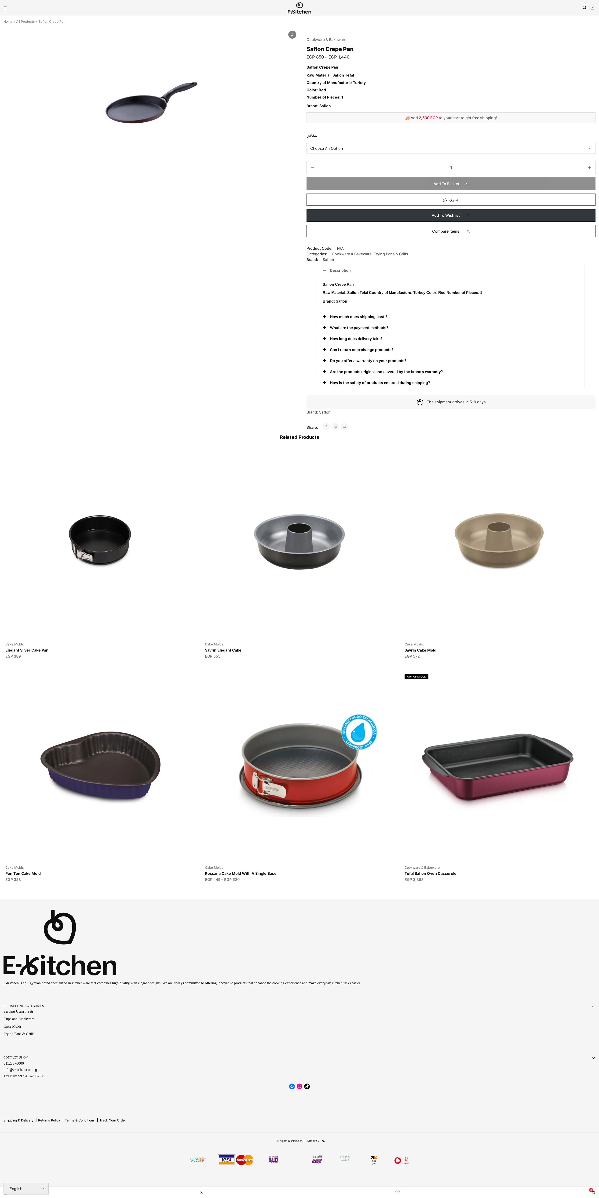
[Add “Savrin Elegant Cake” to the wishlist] (385, 470)
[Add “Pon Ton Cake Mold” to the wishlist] (186, 693)
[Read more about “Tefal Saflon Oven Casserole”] (585, 676)
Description (340, 270)
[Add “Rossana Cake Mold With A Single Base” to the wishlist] (385, 693)
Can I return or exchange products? (362, 349)
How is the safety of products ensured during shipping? (380, 382)
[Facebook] (292, 1086)
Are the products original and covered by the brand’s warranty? (386, 371)
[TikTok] (307, 1086)
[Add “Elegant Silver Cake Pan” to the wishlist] (186, 470)
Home (8, 21)
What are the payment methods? (359, 327)
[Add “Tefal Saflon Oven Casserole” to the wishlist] (585, 693)
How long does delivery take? (356, 338)
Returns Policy (49, 1120)
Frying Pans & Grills (391, 254)
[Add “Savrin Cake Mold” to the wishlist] (585, 470)
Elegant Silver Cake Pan (26, 650)
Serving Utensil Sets (18, 1011)
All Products (25, 21)
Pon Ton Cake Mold (23, 873)
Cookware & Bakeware (326, 39)
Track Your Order (112, 1120)
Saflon (328, 259)
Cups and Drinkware (19, 1019)
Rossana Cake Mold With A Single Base (241, 873)
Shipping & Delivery (18, 1120)
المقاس (312, 135)
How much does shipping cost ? (358, 316)
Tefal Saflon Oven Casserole (431, 873)
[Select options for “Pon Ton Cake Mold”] (186, 676)
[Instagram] (299, 1086)
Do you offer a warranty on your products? (368, 360)
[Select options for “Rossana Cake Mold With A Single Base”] (385, 676)
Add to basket (447, 183)
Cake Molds (14, 644)
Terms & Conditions (80, 1120)
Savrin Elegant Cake (223, 650)
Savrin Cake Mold (420, 650)
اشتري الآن (451, 199)
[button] (451, 231)
